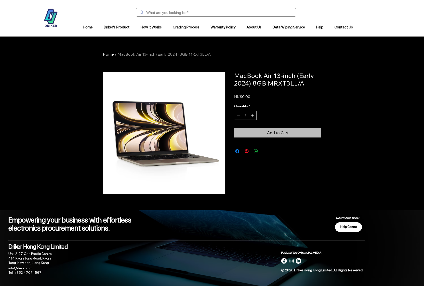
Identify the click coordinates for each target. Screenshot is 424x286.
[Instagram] (291, 261)
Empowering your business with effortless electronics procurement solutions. (69, 223)
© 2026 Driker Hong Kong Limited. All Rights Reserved (322, 270)
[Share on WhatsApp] (256, 151)
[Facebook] (284, 261)
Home (108, 54)
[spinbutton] (245, 115)
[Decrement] (238, 115)
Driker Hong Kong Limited (38, 246)
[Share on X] (265, 151)
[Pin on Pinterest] (247, 151)
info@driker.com (20, 268)
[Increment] (253, 115)
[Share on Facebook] (237, 151)
